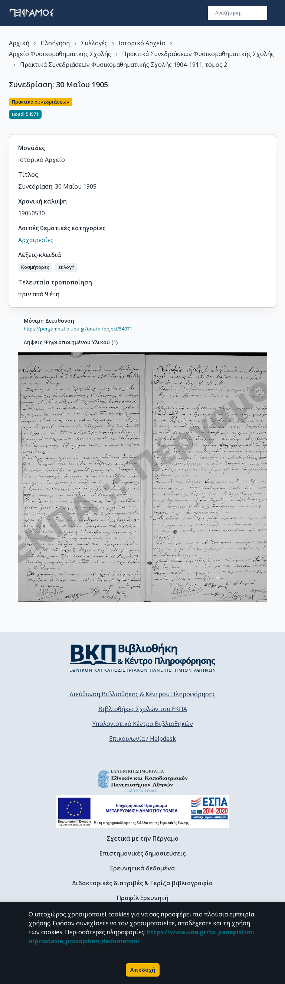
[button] (35, 267)
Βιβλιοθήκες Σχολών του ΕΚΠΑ (142, 709)
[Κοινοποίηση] (273, 111)
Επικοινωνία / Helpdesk (142, 738)
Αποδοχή (142, 969)
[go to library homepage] (143, 657)
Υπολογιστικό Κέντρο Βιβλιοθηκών (142, 724)
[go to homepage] (31, 13)
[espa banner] (142, 811)
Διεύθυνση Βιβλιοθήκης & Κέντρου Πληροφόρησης (142, 694)
